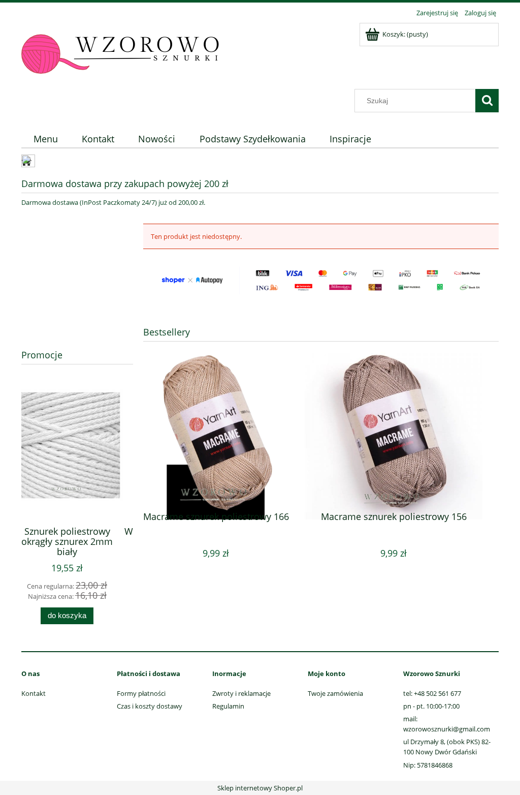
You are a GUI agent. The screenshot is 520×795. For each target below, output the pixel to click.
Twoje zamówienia (335, 693)
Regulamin (228, 706)
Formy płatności (141, 693)
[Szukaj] (487, 100)
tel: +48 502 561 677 (432, 693)
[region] (77, 275)
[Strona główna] (120, 54)
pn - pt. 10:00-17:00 (431, 706)
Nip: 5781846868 (427, 765)
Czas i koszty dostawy (149, 706)
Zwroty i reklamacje (241, 693)
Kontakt (33, 693)
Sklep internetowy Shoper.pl (260, 787)
